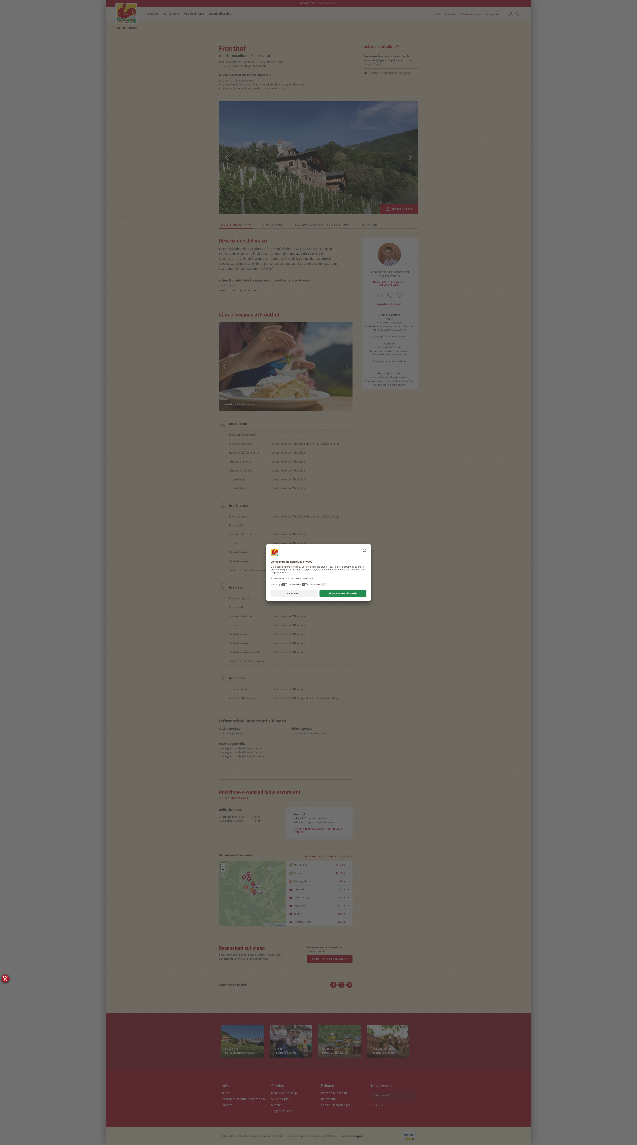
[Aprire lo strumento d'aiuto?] (5, 978)
